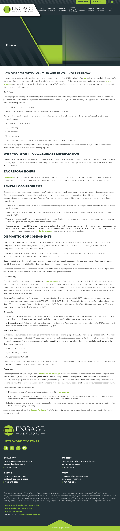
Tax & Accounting (41, 9)
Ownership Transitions (62, 9)
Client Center (99, 2)
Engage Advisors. (38, 410)
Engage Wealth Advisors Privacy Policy (21, 505)
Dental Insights (91, 9)
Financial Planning (51, 9)
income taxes (52, 281)
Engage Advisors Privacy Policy (18, 508)
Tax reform (9, 177)
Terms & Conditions (13, 511)
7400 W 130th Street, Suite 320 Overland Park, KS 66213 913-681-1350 (18, 464)
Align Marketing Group (30, 514)
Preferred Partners (100, 9)
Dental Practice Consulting (73, 9)
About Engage (82, 9)
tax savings (63, 392)
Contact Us (110, 9)
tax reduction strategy (49, 374)
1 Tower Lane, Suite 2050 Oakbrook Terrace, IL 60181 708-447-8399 (16, 479)
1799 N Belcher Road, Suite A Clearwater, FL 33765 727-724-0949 (75, 479)
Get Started (83, 2)
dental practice (45, 231)
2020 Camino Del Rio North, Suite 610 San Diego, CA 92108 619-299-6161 (78, 464)
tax (84, 78)
